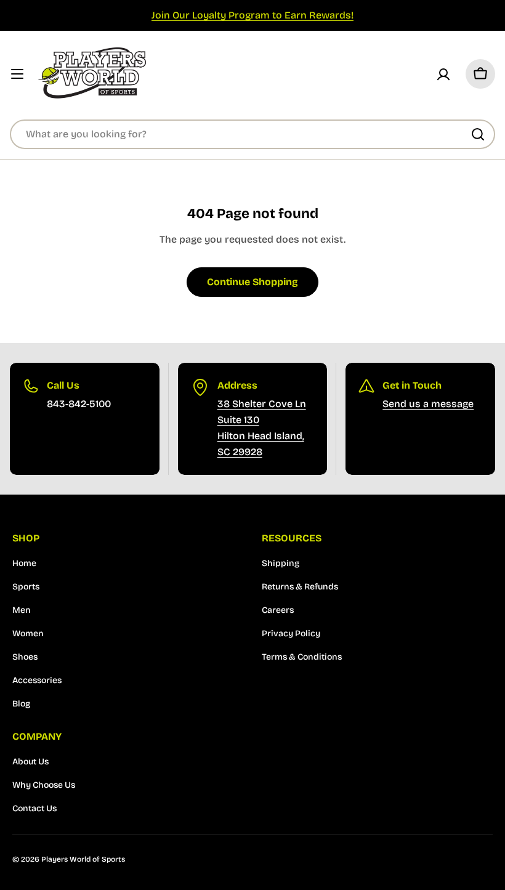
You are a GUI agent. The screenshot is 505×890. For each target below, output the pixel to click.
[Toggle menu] (17, 74)
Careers (278, 610)
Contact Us (34, 808)
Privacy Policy (291, 633)
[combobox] (252, 134)
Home (24, 563)
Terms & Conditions (302, 657)
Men (21, 610)
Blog (21, 703)
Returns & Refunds (300, 586)
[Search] (478, 134)
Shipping (280, 563)
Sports (25, 586)
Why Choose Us (43, 785)
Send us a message (428, 404)
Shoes (25, 657)
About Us (30, 761)
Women (28, 633)
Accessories (37, 680)
